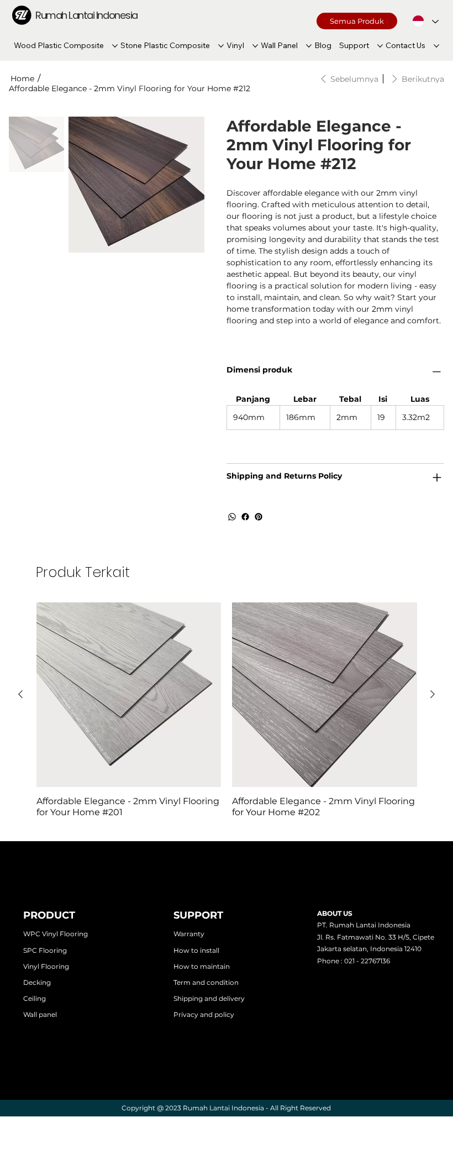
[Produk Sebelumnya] (20, 694)
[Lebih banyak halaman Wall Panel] (309, 46)
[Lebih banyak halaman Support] (380, 46)
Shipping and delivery (209, 998)
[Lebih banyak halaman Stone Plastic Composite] (221, 46)
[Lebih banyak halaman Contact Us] (436, 46)
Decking (37, 982)
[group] (227, 710)
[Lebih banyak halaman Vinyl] (255, 46)
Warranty (188, 934)
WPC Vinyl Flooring (55, 934)
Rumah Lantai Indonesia (86, 15)
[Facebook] (245, 516)
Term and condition (206, 982)
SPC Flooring (45, 950)
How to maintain (201, 966)
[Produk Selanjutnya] (432, 694)
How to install (196, 950)
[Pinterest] (258, 516)
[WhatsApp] (232, 516)
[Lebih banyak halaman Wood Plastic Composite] (115, 46)
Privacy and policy (203, 1014)
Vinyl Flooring (46, 966)
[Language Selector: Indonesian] (425, 20)
